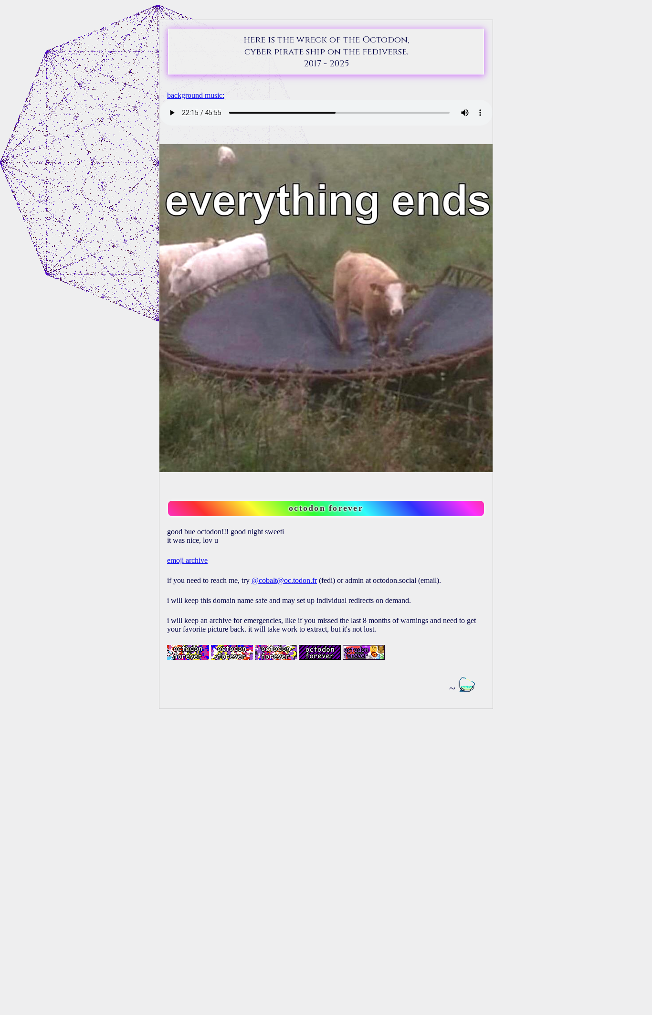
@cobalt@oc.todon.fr (284, 580)
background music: (195, 95)
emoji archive (187, 560)
